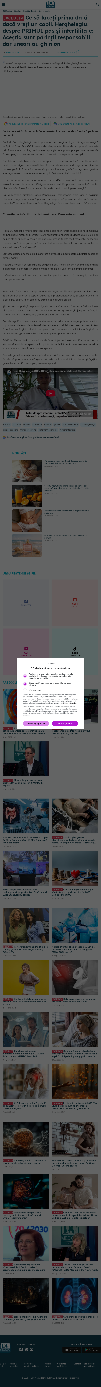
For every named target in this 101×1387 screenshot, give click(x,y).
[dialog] (50, 693)
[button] (50, 690)
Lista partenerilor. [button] (70, 703)
